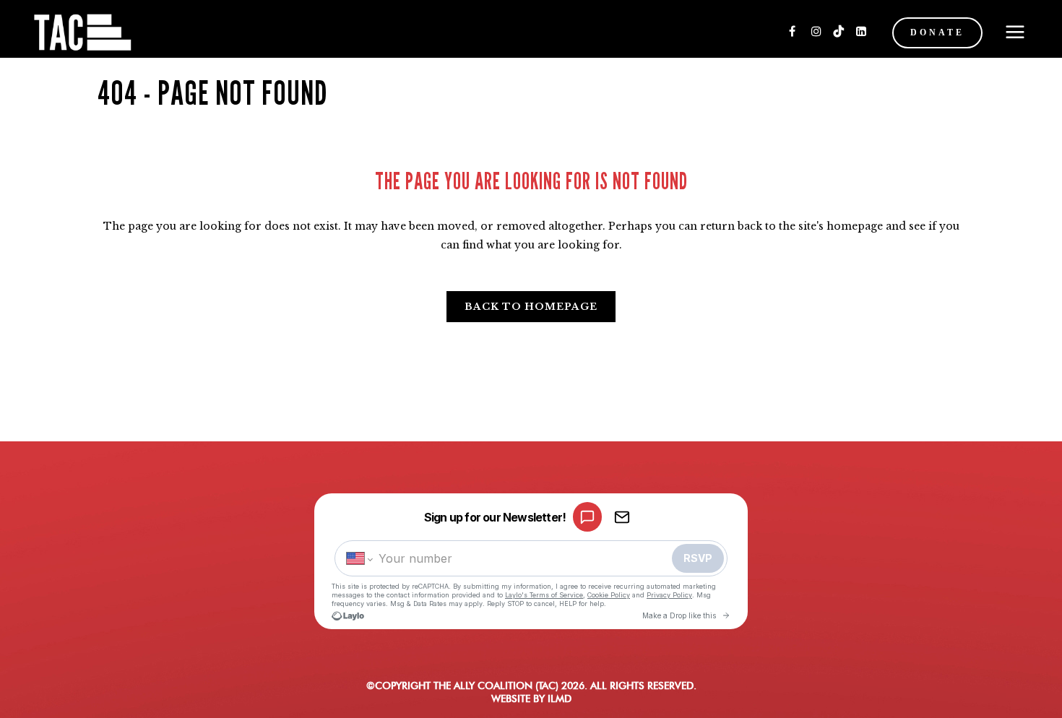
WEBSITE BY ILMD (531, 698)
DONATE (937, 32)
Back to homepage (531, 306)
